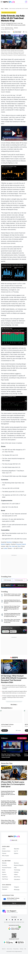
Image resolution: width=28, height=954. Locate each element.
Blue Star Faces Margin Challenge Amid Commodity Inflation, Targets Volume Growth (11, 755)
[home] (9, 1)
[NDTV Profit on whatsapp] (21, 919)
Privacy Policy (16, 948)
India (15, 867)
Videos (16, 874)
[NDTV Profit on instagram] (12, 919)
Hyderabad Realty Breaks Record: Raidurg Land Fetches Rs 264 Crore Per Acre (8, 794)
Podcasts (4, 889)
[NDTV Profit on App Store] (19, 942)
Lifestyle (16, 872)
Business (9, 542)
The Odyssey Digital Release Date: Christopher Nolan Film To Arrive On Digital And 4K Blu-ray (9, 813)
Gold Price (5, 876)
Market (3, 544)
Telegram (16, 887)
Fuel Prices (5, 879)
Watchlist (16, 848)
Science (4, 874)
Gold (13, 546)
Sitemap (21, 948)
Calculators (17, 879)
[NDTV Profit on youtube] (18, 919)
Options (16, 853)
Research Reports (18, 865)
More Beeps (14, 704)
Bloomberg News (9, 27)
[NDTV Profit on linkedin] (15, 919)
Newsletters (5, 887)
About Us (3, 948)
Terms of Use (9, 948)
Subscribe (4, 730)
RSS (25, 948)
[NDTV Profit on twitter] (9, 919)
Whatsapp (16, 889)
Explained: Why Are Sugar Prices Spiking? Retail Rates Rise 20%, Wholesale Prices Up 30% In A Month (8, 803)
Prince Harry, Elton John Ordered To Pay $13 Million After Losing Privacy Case (8, 822)
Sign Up (14, 903)
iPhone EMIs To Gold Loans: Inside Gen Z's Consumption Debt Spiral (13, 784)
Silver (19, 546)
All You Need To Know (7, 724)
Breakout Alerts (6, 851)
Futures (4, 853)
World (3, 870)
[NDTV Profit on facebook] (6, 919)
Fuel (10, 546)
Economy (4, 865)
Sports (4, 872)
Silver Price (17, 876)
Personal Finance (21, 544)
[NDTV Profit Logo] (14, 835)
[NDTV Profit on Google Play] (8, 942)
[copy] (26, 32)
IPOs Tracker (5, 855)
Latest (5, 548)
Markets (16, 27)
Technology (17, 870)
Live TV (16, 851)
